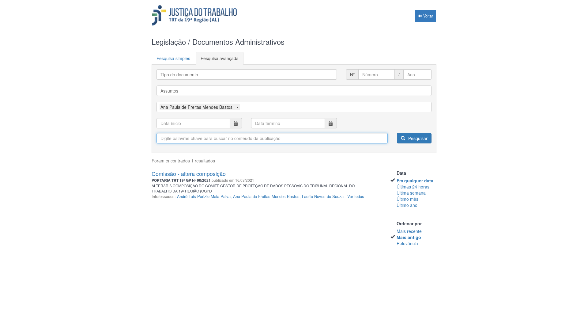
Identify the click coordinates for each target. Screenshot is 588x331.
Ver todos (355, 196)
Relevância (407, 243)
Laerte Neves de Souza (323, 196)
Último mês (407, 199)
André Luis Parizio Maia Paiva (204, 196)
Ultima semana (411, 193)
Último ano (407, 205)
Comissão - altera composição (189, 173)
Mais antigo (409, 237)
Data (401, 173)
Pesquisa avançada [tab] (220, 58)
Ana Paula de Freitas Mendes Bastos (266, 196)
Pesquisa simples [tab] (173, 58)
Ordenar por (409, 223)
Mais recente (409, 231)
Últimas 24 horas (413, 187)
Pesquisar (417, 138)
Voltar (427, 16)
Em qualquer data (415, 180)
